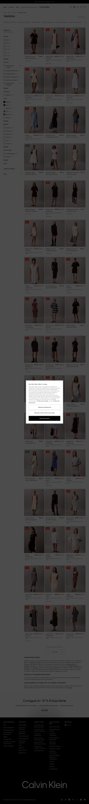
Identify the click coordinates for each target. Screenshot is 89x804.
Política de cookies (42, 401)
